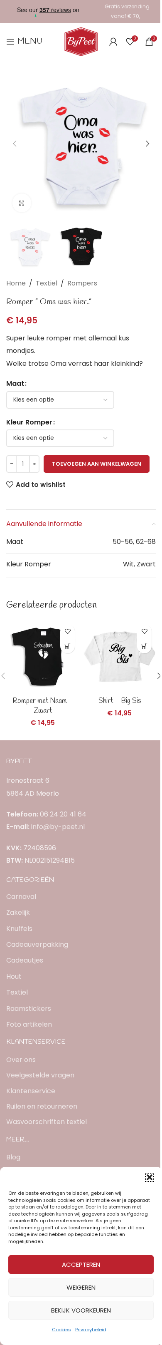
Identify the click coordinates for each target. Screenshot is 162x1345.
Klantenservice (30, 1091)
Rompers (82, 283)
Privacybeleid (90, 1329)
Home (16, 283)
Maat (15, 383)
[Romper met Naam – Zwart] (42, 656)
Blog (13, 1157)
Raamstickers (28, 1008)
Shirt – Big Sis (119, 701)
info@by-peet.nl (58, 826)
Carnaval (21, 896)
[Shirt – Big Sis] (119, 656)
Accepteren (81, 1264)
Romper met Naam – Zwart (42, 706)
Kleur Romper (29, 422)
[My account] (113, 41)
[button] (149, 1177)
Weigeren (81, 1287)
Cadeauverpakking (37, 944)
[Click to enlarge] (21, 203)
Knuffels (19, 928)
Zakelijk (18, 912)
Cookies (61, 1329)
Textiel (46, 283)
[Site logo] (81, 41)
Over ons (21, 1060)
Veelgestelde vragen (40, 1075)
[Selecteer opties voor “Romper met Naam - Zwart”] (67, 646)
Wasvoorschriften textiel (46, 1122)
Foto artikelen (29, 1024)
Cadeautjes (24, 960)
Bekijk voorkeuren (81, 1310)
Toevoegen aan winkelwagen (96, 464)
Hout (14, 976)
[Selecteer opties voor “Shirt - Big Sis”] (144, 646)
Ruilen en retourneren (41, 1106)
